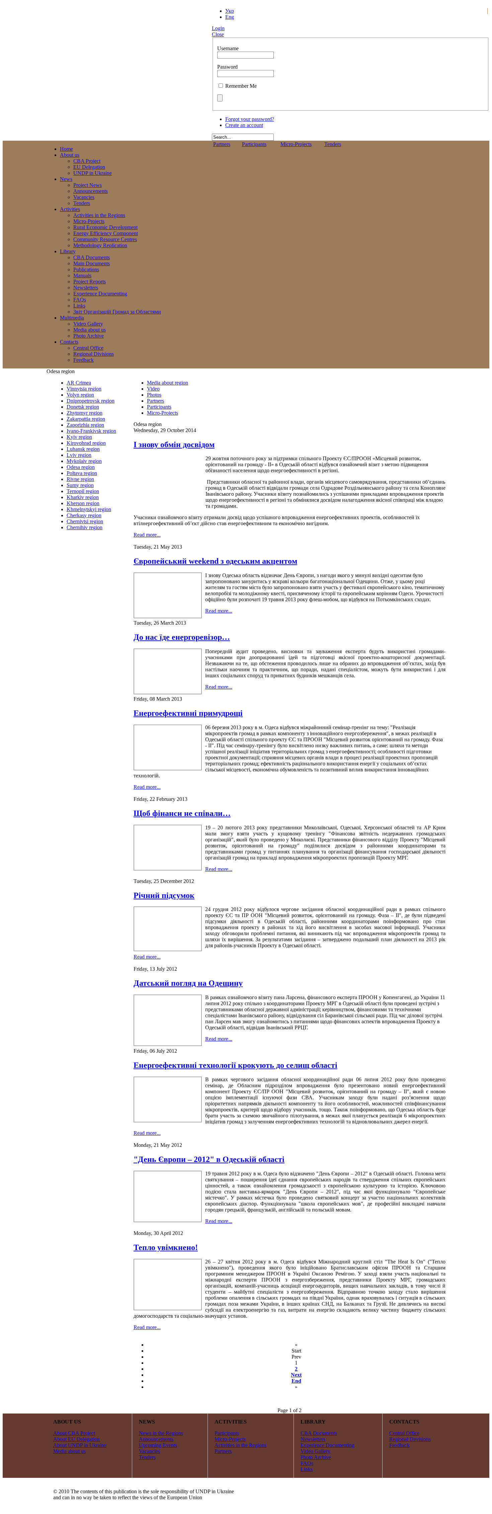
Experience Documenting (327, 1445)
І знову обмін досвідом (174, 444)
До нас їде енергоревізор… (182, 637)
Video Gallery (315, 1451)
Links (307, 1469)
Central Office (404, 1433)
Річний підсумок (164, 895)
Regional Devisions (410, 1439)
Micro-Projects (296, 144)
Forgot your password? (249, 119)
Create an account (244, 125)
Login (218, 28)
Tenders (332, 144)
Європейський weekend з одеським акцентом (215, 561)
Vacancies (149, 1451)
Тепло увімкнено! (166, 1247)
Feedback (399, 1445)
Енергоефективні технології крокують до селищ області (235, 1065)
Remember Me (241, 86)
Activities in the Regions (240, 1445)
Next (296, 1375)
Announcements (156, 1439)
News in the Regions (161, 1433)
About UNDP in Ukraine (79, 1445)
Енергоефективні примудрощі (188, 713)
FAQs (307, 1463)
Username (228, 48)
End (296, 1381)
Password (227, 67)
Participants (254, 144)
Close (218, 34)
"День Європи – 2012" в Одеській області (209, 1159)
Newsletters (313, 1439)
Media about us (69, 1451)
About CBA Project (74, 1433)
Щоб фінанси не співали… (182, 813)
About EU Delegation (76, 1439)
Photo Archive (316, 1457)
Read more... (147, 535)
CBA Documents (319, 1433)
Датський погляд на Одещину (188, 983)
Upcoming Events (158, 1445)
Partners (221, 144)
